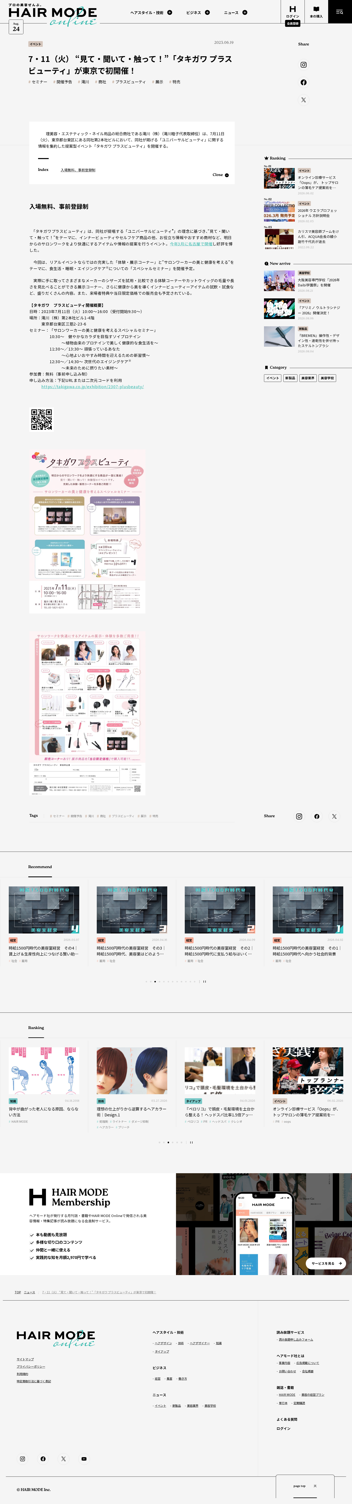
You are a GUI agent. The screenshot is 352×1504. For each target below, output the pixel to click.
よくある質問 (287, 1419)
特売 (176, 81)
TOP (18, 1292)
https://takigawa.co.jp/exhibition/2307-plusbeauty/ (92, 386)
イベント (304, 171)
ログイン (283, 1428)
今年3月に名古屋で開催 (191, 244)
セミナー (39, 81)
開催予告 (64, 81)
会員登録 (292, 23)
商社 (102, 81)
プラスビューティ (130, 81)
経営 (13, 940)
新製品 (303, 329)
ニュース (29, 1292)
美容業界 (308, 378)
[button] (146, 981)
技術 (277, 940)
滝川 (85, 81)
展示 (159, 81)
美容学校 (304, 273)
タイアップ (105, 1101)
